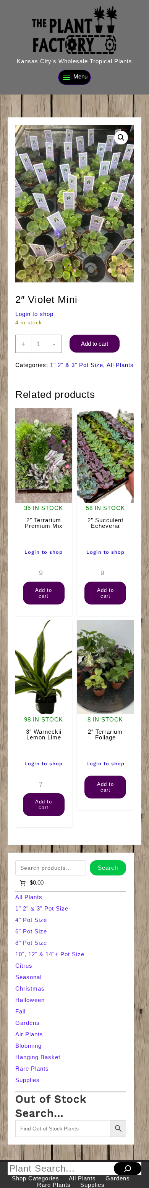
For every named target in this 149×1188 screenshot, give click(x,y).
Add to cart (94, 343)
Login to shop (34, 314)
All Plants (120, 365)
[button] (121, 137)
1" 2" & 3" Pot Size (76, 365)
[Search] (127, 1168)
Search (108, 867)
